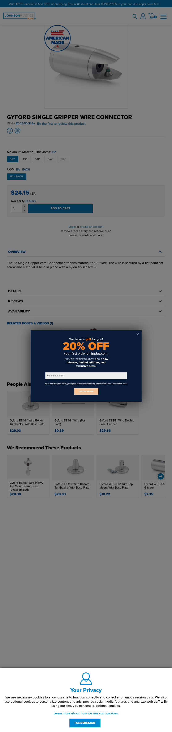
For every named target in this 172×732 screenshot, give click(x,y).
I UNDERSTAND (85, 723)
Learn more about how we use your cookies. (86, 713)
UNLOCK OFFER (86, 391)
